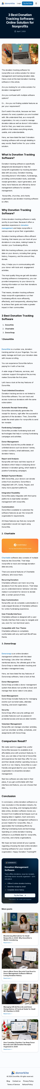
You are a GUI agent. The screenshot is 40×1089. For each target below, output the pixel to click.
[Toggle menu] (36, 3)
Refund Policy (27, 1084)
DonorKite (6, 349)
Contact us (16, 1081)
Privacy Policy (28, 1081)
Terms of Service (13, 1084)
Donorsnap (6, 654)
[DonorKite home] (20, 1073)
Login (19, 3)
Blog (8, 1081)
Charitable (6, 558)
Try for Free (27, 3)
